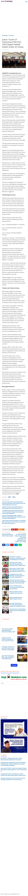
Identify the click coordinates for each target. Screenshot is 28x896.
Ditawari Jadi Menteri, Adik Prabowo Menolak (7, 534)
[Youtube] (16, 529)
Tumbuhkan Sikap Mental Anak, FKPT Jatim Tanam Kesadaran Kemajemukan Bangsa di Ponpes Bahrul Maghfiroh (13, 512)
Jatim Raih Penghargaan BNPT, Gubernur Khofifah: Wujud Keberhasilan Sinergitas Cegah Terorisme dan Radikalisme (13, 517)
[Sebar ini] (4, 545)
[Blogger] (19, 529)
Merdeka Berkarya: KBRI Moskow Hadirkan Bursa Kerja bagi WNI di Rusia (18, 610)
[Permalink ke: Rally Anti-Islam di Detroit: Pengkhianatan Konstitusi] (5, 593)
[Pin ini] (12, 545)
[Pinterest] (12, 529)
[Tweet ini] (8, 545)
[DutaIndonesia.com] (7, 1)
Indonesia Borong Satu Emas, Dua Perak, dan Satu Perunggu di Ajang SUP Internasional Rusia (18, 581)
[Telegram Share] (16, 545)
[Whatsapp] (20, 545)
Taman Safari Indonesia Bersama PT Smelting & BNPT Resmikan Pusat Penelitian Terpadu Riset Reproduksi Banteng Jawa (14, 522)
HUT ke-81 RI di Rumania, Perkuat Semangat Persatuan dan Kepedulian (17, 587)
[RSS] (22, 529)
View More (14, 665)
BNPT (9, 497)
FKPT (14, 497)
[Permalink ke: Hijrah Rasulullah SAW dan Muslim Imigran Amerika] (5, 599)
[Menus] (26, 1)
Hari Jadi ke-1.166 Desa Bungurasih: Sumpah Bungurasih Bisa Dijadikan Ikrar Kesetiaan (17, 558)
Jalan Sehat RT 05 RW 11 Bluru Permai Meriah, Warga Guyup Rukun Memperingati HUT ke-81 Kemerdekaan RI (14, 770)
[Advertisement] (14, 19)
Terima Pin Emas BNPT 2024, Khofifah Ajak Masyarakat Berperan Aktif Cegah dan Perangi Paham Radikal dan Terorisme (13, 503)
